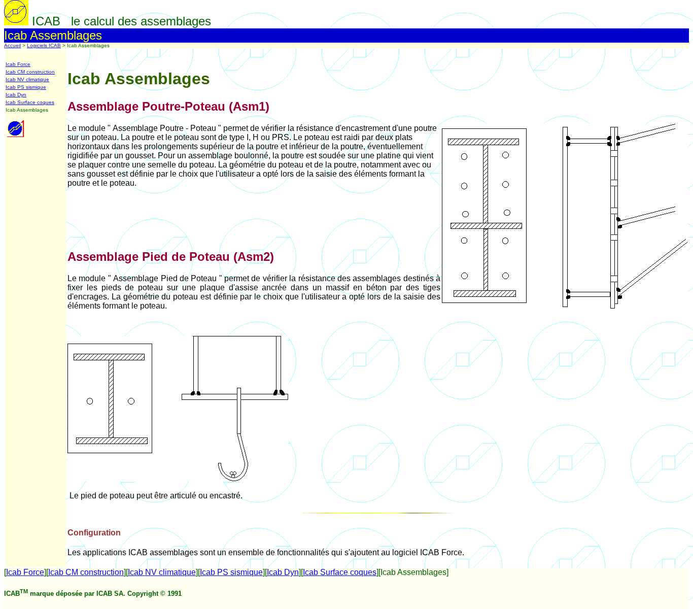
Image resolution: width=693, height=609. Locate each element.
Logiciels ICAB (44, 45)
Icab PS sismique (26, 87)
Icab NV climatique (27, 79)
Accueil (12, 45)
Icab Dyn (16, 94)
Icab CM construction (30, 72)
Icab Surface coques (30, 102)
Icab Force (18, 64)
